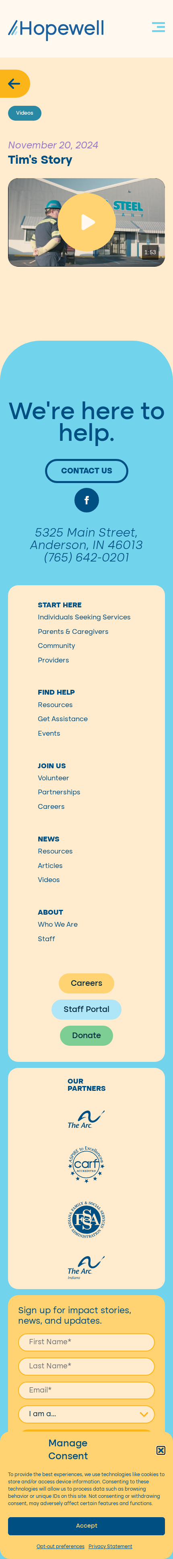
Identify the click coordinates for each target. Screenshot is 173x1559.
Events (49, 733)
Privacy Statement (110, 1546)
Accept (86, 1526)
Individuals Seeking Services (84, 617)
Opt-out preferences (60, 1546)
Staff (46, 939)
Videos (49, 879)
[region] (86, 222)
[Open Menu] (158, 28)
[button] (161, 1450)
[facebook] (86, 500)
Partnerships (59, 792)
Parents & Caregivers (73, 631)
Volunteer (53, 778)
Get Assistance (63, 719)
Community (56, 645)
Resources (55, 704)
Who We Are (58, 924)
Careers (51, 806)
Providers (53, 660)
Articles (50, 865)
